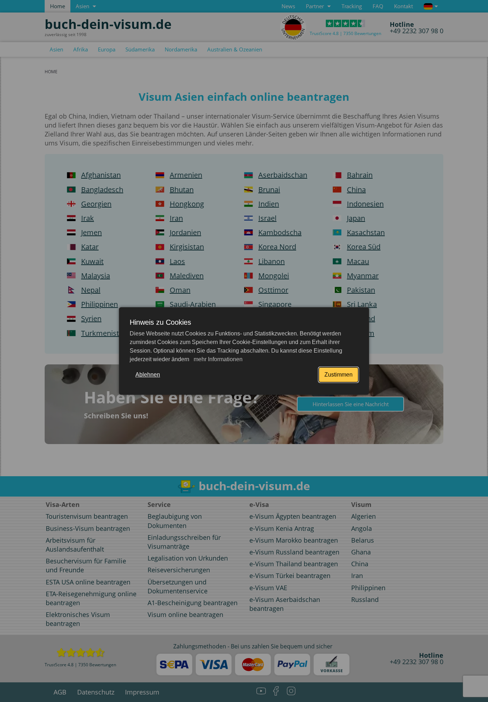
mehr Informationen (217, 359)
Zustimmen (338, 375)
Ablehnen (147, 375)
